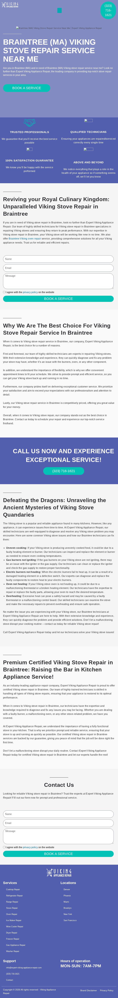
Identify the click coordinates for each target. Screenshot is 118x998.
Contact (9, 980)
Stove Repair (12, 908)
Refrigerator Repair (14, 895)
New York (68, 914)
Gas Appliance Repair (15, 945)
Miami (66, 902)
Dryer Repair (11, 933)
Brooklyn (67, 908)
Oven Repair (11, 914)
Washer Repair (12, 951)
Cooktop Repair (13, 889)
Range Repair (12, 902)
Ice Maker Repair (13, 920)
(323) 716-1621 (12, 974)
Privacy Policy (106, 990)
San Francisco (70, 920)
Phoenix (67, 895)
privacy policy (30, 292)
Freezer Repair (12, 939)
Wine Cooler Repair (14, 926)
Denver (67, 889)
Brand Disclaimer (88, 990)
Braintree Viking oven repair (25, 238)
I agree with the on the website (30, 292)
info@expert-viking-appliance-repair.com (24, 967)
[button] (59, 10)
